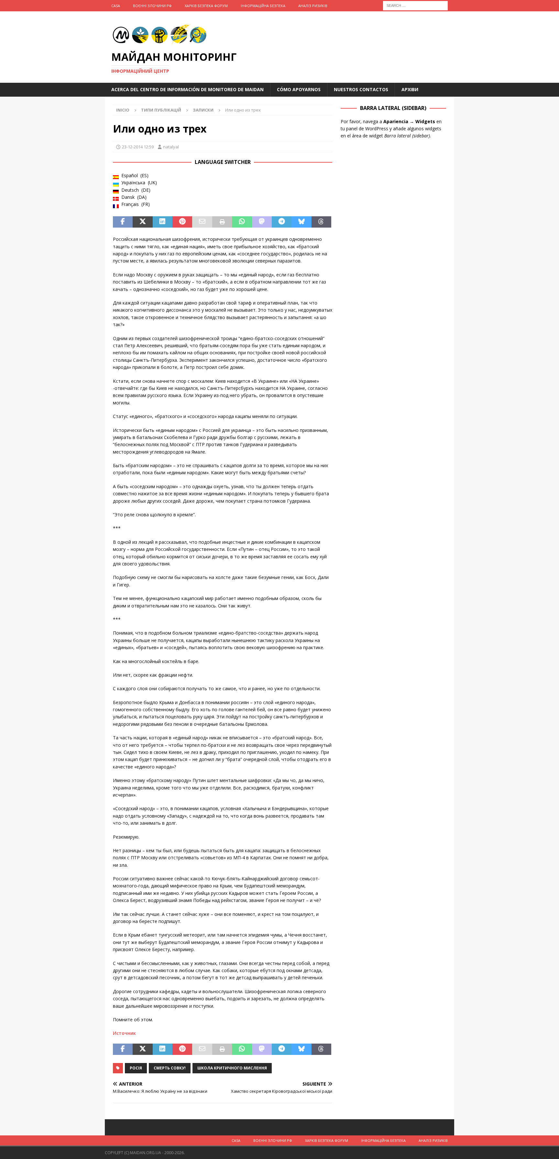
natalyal (171, 147)
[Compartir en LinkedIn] (162, 222)
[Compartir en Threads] (321, 222)
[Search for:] (415, 5)
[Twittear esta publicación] (142, 222)
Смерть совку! (170, 1068)
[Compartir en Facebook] (123, 222)
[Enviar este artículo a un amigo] (202, 222)
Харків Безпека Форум (206, 5)
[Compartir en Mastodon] (262, 222)
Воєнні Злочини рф (152, 5)
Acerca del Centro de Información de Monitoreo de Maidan (187, 89)
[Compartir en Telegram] (281, 222)
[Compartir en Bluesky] (301, 222)
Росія (136, 1068)
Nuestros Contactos (361, 89)
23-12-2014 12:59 (138, 147)
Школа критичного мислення (232, 1068)
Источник (124, 1033)
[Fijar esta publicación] (182, 222)
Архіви (409, 89)
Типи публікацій (161, 110)
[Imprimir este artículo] (222, 222)
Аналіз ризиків (312, 5)
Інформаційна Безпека (263, 5)
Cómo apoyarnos (299, 89)
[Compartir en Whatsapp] (242, 222)
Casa (115, 5)
